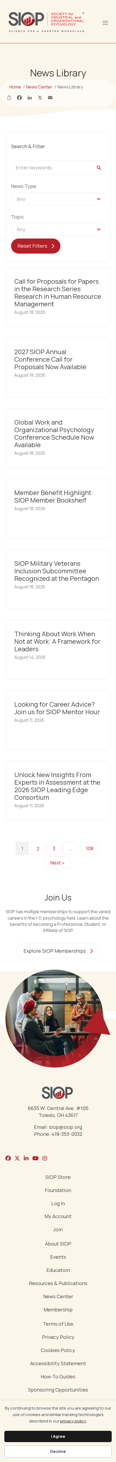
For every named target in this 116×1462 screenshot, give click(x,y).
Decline (58, 1451)
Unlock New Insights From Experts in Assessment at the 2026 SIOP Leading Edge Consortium (57, 786)
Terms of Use (58, 1324)
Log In (58, 1204)
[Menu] (105, 22)
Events (58, 1257)
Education (58, 1270)
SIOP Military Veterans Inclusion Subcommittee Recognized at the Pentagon (56, 571)
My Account (58, 1216)
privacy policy (73, 1421)
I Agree (58, 1436)
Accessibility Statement (58, 1364)
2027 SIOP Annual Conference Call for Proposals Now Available (50, 359)
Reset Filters (32, 246)
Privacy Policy (58, 1337)
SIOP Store (58, 1177)
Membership (58, 1310)
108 (89, 848)
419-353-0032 (67, 1134)
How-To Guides (58, 1377)
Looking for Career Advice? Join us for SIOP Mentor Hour (57, 708)
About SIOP (58, 1244)
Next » (57, 862)
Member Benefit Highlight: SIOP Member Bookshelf (53, 496)
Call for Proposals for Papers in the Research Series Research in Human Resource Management (57, 292)
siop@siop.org (65, 1127)
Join (58, 1230)
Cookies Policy (58, 1350)
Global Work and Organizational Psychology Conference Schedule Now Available (54, 433)
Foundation (58, 1190)
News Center (58, 1297)
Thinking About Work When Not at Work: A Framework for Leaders (57, 641)
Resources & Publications (58, 1283)
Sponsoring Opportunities (58, 1390)
